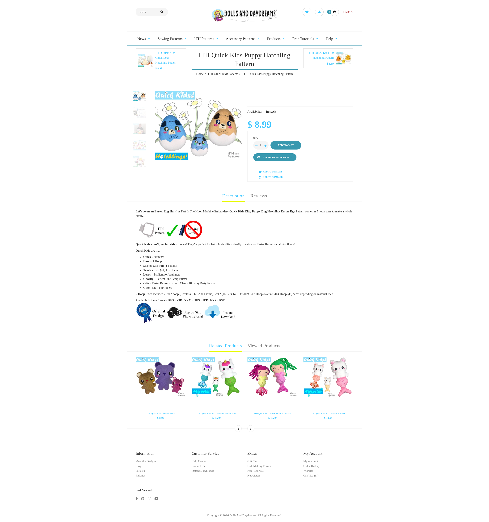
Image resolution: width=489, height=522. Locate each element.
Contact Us (198, 466)
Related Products (225, 345)
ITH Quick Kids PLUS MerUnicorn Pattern (216, 413)
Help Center (199, 461)
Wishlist (308, 470)
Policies (140, 470)
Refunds (141, 475)
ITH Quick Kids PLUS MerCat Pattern (328, 413)
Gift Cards (253, 461)
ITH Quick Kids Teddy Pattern (161, 413)
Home (200, 74)
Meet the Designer (146, 461)
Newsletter (253, 475)
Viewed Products (264, 345)
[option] (198, 125)
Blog (138, 466)
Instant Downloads (203, 470)
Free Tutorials (255, 470)
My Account (310, 461)
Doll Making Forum (259, 466)
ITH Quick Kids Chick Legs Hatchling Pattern (165, 57)
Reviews (258, 195)
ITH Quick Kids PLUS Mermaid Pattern (272, 413)
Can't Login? (311, 475)
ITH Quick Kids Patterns (223, 74)
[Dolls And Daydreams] (244, 21)
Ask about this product (277, 157)
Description (233, 195)
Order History (311, 466)
